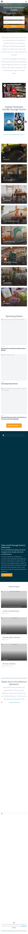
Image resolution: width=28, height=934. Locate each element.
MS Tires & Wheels (9, 664)
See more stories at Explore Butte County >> (14, 134)
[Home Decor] (14, 276)
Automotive (5, 659)
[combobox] (14, 18)
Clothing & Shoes (11, 606)
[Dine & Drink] (14, 173)
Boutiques (5, 606)
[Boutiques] (14, 297)
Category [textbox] (6, 18)
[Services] (14, 153)
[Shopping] (14, 194)
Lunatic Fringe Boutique (11, 611)
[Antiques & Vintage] (14, 255)
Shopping (19, 606)
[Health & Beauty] (14, 235)
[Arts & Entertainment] (14, 214)
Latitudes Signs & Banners (11, 637)
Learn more (6, 575)
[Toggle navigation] (26, 1)
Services (4, 633)
